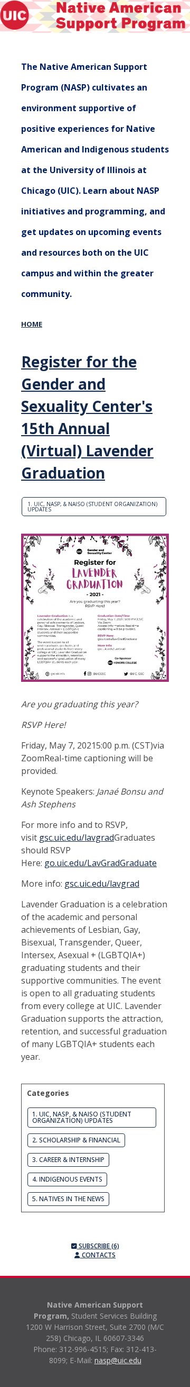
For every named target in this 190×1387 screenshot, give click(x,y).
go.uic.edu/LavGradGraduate (100, 863)
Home (31, 324)
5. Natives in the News (68, 1198)
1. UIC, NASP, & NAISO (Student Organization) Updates (92, 506)
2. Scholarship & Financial (76, 1140)
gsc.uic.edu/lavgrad (76, 837)
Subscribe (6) (98, 1245)
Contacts (98, 1254)
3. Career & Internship (68, 1159)
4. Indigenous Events (67, 1179)
